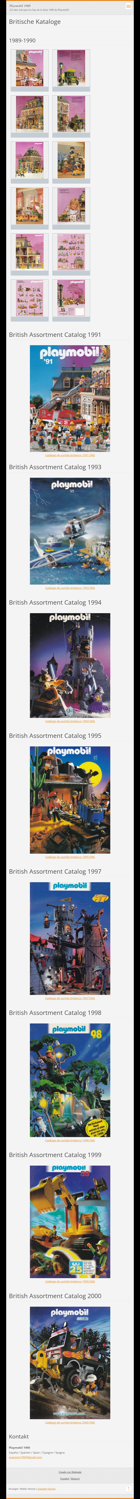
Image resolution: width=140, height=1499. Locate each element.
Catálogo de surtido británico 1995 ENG (70, 857)
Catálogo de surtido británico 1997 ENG (70, 998)
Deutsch (75, 1478)
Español (64, 1478)
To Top (128, 1488)
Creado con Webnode (70, 1472)
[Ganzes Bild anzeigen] (29, 70)
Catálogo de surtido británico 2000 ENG (70, 1422)
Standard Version (46, 1489)
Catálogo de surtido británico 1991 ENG (70, 455)
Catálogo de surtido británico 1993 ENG (70, 588)
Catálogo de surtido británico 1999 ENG (70, 1281)
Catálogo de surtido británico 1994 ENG (70, 721)
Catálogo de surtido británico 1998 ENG (70, 1140)
